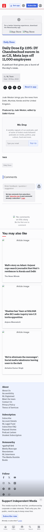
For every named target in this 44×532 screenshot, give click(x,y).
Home (5, 528)
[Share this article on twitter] (10, 87)
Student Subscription (11, 435)
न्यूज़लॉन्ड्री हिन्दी (8, 446)
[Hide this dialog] (41, 499)
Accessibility (8, 393)
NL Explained (8, 396)
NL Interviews (8, 454)
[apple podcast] (15, 483)
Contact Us (7, 402)
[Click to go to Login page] (40, 5)
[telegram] (3, 489)
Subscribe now (10, 516)
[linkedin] (9, 489)
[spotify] (15, 489)
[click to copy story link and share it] (19, 87)
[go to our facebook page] (3, 477)
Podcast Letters (9, 432)
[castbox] (3, 494)
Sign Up (33, 143)
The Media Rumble (11, 457)
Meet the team (8, 399)
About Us (6, 390)
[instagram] (3, 483)
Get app (16, 5)
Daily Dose (7, 165)
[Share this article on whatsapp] (14, 87)
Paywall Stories (9, 429)
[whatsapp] (9, 494)
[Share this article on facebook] (5, 87)
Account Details (9, 421)
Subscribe (32, 5)
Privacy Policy (8, 405)
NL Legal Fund (8, 424)
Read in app (30, 87)
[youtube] (15, 477)
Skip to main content (13, 16)
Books (5, 460)
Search (31, 529)
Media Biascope (9, 449)
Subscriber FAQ (9, 427)
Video (13, 528)
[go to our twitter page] (9, 477)
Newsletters (7, 451)
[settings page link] (23, 5)
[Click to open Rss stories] (9, 483)
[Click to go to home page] (4, 6)
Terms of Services (10, 407)
